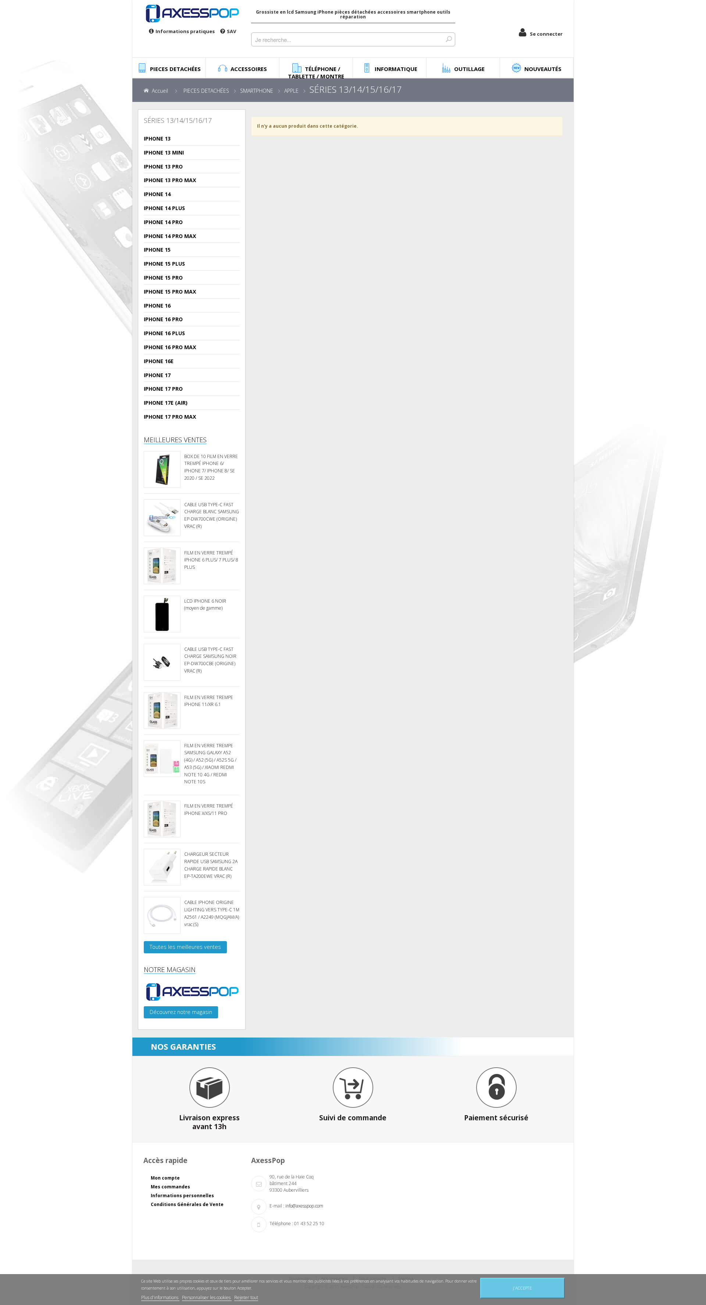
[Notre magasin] (192, 992)
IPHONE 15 (157, 249)
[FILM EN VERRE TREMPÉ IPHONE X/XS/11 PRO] (162, 819)
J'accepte (522, 1288)
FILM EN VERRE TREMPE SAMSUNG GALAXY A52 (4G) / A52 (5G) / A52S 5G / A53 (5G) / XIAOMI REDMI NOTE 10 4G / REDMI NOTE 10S (210, 763)
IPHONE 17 (157, 375)
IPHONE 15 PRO (163, 277)
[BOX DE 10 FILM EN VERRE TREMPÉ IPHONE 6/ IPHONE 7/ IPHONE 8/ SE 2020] (162, 469)
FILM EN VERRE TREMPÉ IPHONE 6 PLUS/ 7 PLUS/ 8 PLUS (211, 560)
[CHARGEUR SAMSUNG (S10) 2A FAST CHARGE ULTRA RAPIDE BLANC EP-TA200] (162, 867)
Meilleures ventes (175, 439)
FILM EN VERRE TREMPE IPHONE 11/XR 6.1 (208, 701)
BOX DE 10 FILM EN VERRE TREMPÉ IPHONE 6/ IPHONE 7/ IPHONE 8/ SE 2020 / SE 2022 (211, 467)
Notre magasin (170, 969)
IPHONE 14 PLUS (164, 208)
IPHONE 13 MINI (164, 152)
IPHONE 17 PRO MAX (170, 416)
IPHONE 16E (159, 361)
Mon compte (165, 1178)
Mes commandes (170, 1187)
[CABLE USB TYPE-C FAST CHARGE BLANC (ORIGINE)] (162, 517)
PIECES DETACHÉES (206, 90)
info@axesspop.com (304, 1206)
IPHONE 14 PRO (163, 222)
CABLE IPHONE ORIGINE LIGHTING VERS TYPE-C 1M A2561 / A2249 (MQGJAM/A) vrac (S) (211, 913)
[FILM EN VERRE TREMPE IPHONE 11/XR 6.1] (162, 710)
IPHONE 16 (157, 305)
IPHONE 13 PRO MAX (170, 180)
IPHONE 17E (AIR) (166, 402)
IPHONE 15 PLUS (164, 263)
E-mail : (277, 1206)
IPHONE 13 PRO (163, 166)
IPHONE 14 (157, 194)
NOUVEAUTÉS (542, 68)
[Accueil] (191, 13)
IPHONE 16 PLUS (164, 333)
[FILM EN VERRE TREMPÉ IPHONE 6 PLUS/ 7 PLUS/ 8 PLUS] (162, 565)
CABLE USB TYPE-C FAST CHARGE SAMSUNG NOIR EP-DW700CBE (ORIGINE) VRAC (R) (210, 660)
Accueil (160, 90)
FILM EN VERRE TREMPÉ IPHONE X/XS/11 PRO (208, 809)
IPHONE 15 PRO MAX (170, 291)
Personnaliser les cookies (207, 1297)
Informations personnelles (182, 1195)
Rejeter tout (246, 1297)
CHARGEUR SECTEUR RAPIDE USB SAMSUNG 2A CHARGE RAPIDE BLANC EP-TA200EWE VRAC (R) (211, 865)
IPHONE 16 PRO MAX (170, 347)
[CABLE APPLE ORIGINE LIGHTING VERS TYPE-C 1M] (162, 915)
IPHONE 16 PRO (163, 319)
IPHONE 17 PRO (163, 388)
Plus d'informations (160, 1297)
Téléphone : (281, 1223)
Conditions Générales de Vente (187, 1204)
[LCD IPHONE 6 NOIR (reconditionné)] (162, 614)
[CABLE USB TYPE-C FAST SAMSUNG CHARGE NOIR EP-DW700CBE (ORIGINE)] (162, 662)
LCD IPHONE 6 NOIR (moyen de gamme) (205, 604)
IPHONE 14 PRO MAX (170, 236)
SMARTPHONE (256, 90)
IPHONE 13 (157, 138)
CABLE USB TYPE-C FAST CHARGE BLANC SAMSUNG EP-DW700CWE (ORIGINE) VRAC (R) (211, 515)
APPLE (291, 90)
